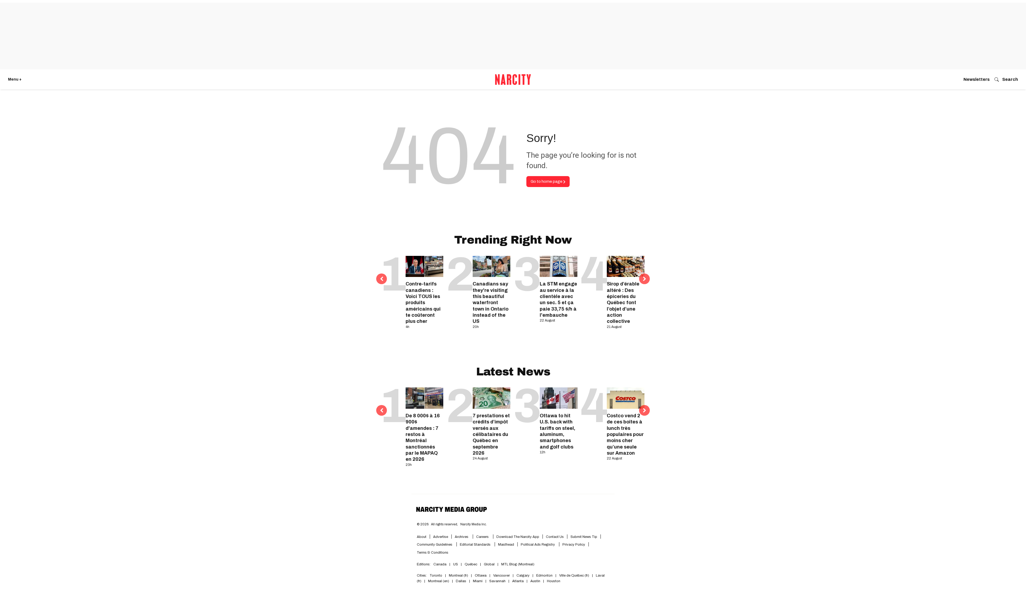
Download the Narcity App (517, 537)
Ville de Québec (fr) (574, 575)
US (455, 564)
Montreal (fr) (458, 575)
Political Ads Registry (538, 544)
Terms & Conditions (432, 552)
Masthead (506, 544)
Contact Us (555, 537)
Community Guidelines (435, 544)
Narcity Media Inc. (473, 524)
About (421, 537)
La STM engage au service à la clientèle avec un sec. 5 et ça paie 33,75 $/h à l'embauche (558, 299)
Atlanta (518, 581)
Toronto (436, 575)
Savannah (497, 581)
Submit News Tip (583, 537)
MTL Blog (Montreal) (517, 564)
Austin (535, 581)
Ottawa (481, 575)
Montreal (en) (438, 581)
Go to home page (547, 181)
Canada (439, 564)
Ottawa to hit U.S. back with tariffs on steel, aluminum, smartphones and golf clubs (557, 431)
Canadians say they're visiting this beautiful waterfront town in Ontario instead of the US (490, 302)
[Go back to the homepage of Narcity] (513, 79)
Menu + (15, 79)
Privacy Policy (573, 544)
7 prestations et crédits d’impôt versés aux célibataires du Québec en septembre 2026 (491, 434)
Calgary (523, 575)
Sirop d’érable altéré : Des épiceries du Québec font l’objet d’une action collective (623, 302)
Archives (461, 537)
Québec (471, 564)
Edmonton (544, 575)
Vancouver (501, 575)
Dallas (461, 581)
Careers (482, 537)
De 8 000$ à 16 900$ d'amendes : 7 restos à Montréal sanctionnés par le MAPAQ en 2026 (423, 437)
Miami (478, 581)
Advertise (440, 537)
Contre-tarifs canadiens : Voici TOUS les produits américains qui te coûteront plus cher (423, 302)
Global (489, 564)
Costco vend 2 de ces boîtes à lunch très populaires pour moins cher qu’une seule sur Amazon (625, 434)
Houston (553, 581)
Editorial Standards (475, 544)
